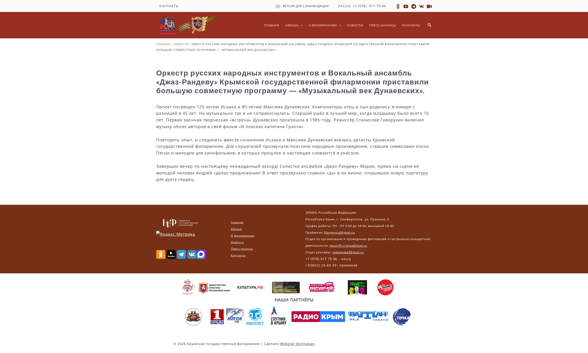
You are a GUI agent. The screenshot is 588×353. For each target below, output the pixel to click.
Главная (163, 44)
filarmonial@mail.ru (339, 232)
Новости (181, 44)
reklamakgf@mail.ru (348, 252)
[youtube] (429, 6)
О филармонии (242, 236)
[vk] (421, 6)
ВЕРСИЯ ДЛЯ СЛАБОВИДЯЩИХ (305, 6)
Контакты (238, 255)
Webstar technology (297, 344)
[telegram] (413, 6)
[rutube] (405, 6)
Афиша (236, 229)
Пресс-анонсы (242, 249)
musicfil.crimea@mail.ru (348, 246)
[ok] (398, 6)
